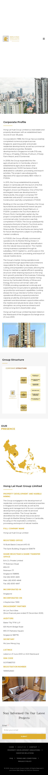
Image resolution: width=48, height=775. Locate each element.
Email (4, 725)
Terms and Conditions (27, 758)
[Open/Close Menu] (44, 39)
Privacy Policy (25, 761)
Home (4, 93)
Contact (33, 747)
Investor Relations (25, 753)
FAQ (11, 758)
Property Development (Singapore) (24, 750)
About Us (22, 747)
